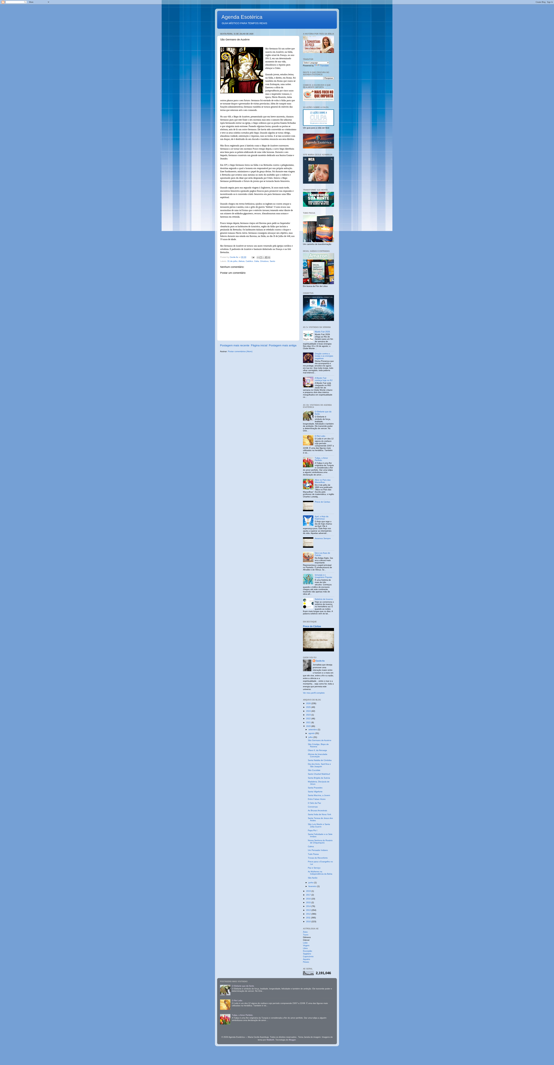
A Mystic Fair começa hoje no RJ (323, 379)
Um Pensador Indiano (318, 850)
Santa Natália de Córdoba (320, 760)
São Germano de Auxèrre (319, 740)
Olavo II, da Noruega (317, 750)
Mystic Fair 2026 (322, 332)
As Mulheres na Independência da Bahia (320, 873)
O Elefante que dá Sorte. (243, 986)
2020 (308, 726)
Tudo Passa (313, 854)
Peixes (306, 962)
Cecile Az (320, 661)
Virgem (306, 945)
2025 (308, 707)
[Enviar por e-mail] (258, 257)
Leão (305, 943)
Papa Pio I (312, 830)
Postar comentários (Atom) (240, 351)
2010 (308, 921)
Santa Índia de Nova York (319, 814)
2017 (308, 895)
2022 (308, 719)
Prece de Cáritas (322, 502)
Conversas (313, 807)
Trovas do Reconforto (318, 858)
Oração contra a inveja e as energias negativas (324, 356)
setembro (313, 729)
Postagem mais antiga (282, 345)
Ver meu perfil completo (314, 693)
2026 (308, 703)
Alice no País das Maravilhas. (323, 481)
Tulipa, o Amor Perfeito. (321, 459)
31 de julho (232, 261)
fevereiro (312, 886)
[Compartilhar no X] (263, 257)
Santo (272, 261)
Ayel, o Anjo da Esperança (321, 517)
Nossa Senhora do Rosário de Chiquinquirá (320, 841)
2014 (308, 906)
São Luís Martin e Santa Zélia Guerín (319, 825)
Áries (305, 932)
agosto (311, 733)
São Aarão (312, 878)
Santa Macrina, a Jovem (319, 795)
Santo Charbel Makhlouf (319, 774)
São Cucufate (314, 770)
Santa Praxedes (315, 788)
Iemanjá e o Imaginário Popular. (324, 576)
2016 (308, 899)
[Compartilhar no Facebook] (266, 257)
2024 (308, 711)
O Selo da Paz (314, 803)
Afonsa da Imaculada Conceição (317, 755)
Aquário (306, 959)
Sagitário (307, 954)
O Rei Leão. (320, 436)
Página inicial (259, 345)
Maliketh (270, 1040)
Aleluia (241, 261)
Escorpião (307, 951)
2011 (308, 918)
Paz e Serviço (314, 868)
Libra (305, 948)
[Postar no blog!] (260, 257)
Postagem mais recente (234, 345)
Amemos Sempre (323, 538)
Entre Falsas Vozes (316, 799)
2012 (308, 914)
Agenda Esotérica (241, 17)
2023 (308, 715)
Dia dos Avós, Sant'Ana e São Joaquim (319, 765)
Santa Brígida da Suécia (319, 778)
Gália (256, 261)
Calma (311, 846)
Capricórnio (308, 956)
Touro (305, 935)
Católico (249, 261)
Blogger (292, 1040)
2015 (308, 902)
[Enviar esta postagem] (253, 257)
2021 (308, 722)
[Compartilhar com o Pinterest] (269, 257)
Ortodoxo (264, 261)
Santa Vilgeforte (315, 792)
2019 (308, 891)
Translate (324, 66)
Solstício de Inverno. (324, 599)
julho (310, 737)
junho (311, 883)
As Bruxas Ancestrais (317, 810)
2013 (308, 910)
